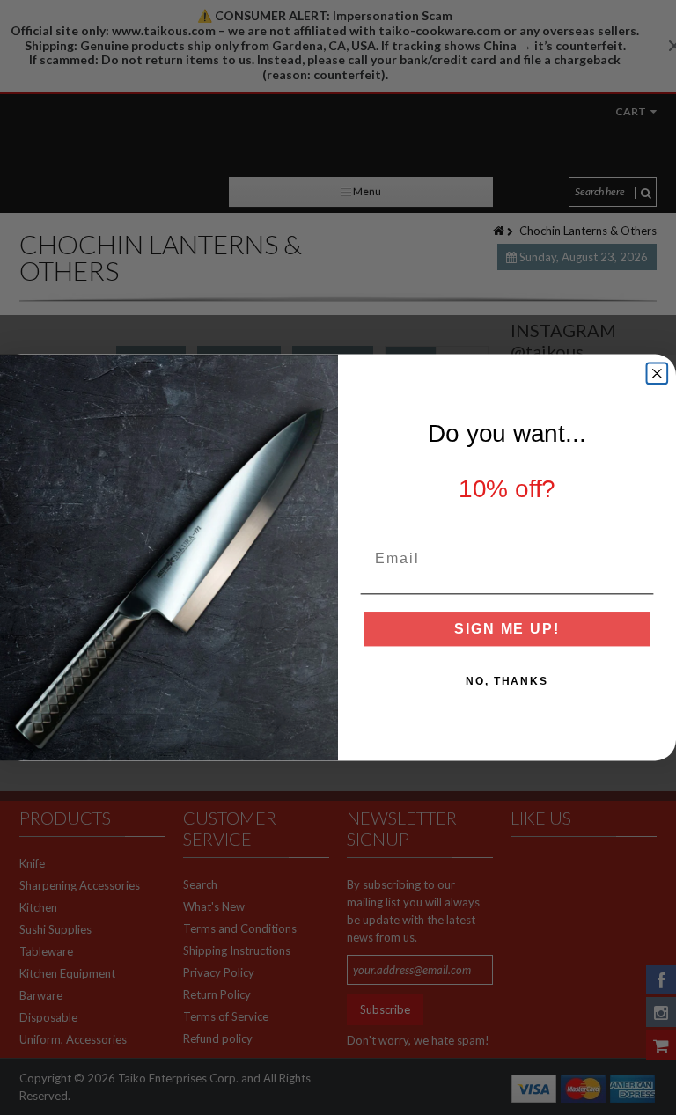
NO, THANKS (507, 681)
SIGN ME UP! (506, 628)
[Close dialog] (657, 373)
